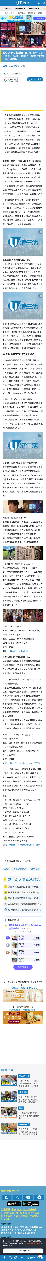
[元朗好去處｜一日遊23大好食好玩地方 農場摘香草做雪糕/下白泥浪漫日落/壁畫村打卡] (9, 1133)
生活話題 (15, 66)
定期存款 (41, 12)
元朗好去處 (21, 1212)
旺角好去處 (6, 1215)
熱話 (21, 1108)
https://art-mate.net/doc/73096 (25, 763)
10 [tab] (25, 18)
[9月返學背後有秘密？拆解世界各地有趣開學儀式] (9, 1117)
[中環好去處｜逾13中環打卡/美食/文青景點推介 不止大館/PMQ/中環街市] (9, 1101)
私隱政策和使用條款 (33, 1243)
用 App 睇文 (36, 79)
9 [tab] (22, 18)
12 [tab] (30, 18)
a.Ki (8, 73)
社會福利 (5, 1219)
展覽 (7, 869)
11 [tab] (27, 18)
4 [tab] (25, 15)
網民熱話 (5, 1227)
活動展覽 (5, 1209)
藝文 (25, 66)
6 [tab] (30, 15)
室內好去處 (24, 1076)
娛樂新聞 (32, 12)
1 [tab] (17, 15)
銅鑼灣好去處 (7, 1212)
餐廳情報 (24, 1215)
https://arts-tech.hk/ (19, 650)
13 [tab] (21, 21)
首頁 (5, 66)
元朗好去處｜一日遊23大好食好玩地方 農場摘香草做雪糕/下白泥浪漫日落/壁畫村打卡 (28, 1134)
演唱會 (8, 8)
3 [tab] (22, 15)
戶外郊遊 (23, 1092)
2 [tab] (20, 15)
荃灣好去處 (33, 1212)
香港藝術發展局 (20, 869)
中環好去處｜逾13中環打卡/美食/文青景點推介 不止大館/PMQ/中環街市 (28, 1100)
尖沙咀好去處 (29, 1209)
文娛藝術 (35, 869)
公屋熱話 (22, 12)
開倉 (19, 1209)
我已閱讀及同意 (23, 1250)
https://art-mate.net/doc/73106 (25, 844)
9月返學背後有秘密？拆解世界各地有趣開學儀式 (28, 1115)
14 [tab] (23, 21)
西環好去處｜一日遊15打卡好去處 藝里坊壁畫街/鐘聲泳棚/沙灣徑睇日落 (28, 1084)
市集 (14, 1209)
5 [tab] (27, 15)
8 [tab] (20, 18)
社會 (16, 1215)
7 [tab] (17, 18)
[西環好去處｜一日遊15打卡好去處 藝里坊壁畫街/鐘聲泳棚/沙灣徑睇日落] (9, 1085)
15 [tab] (26, 21)
